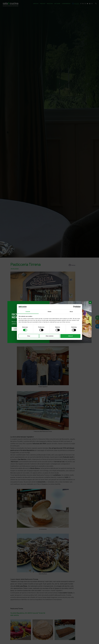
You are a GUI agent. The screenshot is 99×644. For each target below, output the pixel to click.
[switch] (41, 330)
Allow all (70, 336)
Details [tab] (49, 311)
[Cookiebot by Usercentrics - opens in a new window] (74, 307)
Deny (28, 336)
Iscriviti (16, 329)
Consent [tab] (28, 311)
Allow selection (49, 336)
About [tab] (71, 311)
